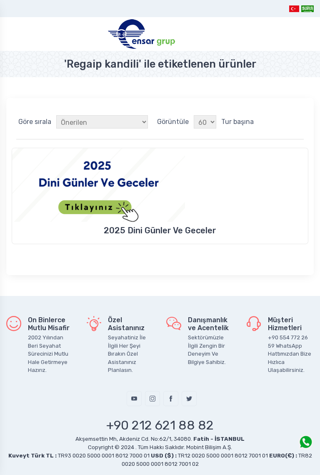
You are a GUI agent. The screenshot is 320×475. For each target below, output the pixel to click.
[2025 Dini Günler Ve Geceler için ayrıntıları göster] (160, 185)
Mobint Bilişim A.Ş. (209, 447)
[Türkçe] (294, 8)
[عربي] (307, 8)
